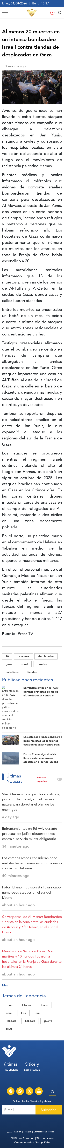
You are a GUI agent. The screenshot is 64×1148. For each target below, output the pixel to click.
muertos (42, 664)
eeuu (9, 1028)
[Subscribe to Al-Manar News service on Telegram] (10, 1091)
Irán (23, 1013)
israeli (24, 664)
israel (9, 1013)
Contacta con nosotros (44, 1132)
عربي (9, 1132)
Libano (44, 1005)
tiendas (32, 672)
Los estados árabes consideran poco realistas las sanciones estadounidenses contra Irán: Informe (32, 863)
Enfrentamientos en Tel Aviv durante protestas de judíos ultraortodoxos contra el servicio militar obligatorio (29, 833)
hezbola (30, 1020)
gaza (9, 664)
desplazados (46, 656)
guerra (48, 1020)
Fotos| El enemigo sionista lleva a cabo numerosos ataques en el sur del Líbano (31, 892)
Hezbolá (11, 1020)
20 (7, 656)
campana (23, 656)
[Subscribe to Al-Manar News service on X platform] (29, 1091)
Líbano (26, 1005)
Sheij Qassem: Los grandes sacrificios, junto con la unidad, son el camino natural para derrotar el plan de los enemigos (31, 802)
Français (27, 1132)
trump (9, 1005)
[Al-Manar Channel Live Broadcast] (39, 1091)
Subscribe (49, 1109)
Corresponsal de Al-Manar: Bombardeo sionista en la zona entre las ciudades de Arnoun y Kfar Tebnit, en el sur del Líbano (32, 924)
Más (5, 985)
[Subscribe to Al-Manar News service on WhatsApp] (20, 1091)
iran (37, 1013)
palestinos (12, 672)
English (17, 1132)
